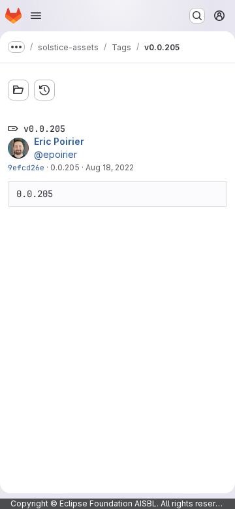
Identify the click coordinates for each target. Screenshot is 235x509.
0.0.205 (65, 167)
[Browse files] (18, 90)
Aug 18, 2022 (110, 167)
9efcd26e (26, 167)
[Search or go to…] (197, 15)
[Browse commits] (44, 90)
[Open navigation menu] (35, 15)
